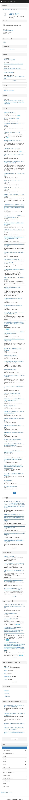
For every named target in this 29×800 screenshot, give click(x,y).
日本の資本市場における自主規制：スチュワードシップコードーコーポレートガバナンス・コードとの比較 (14, 261)
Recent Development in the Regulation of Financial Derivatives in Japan (13, 361)
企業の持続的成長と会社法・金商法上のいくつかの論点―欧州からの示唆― (14, 237)
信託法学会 (6, 693)
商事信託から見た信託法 (9, 112)
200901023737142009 (8, 30)
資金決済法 (6, 667)
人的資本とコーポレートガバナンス (12, 148)
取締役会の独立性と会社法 (10, 369)
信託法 (5, 679)
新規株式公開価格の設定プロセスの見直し (13, 140)
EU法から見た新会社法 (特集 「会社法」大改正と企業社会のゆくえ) (14, 526)
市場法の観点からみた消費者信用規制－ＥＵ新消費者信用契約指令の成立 (14, 444)
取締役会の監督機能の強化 (10, 406)
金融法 (5, 670)
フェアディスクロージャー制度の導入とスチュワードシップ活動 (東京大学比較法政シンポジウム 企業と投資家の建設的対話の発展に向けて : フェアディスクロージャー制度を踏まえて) (14, 504)
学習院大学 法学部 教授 (9, 59)
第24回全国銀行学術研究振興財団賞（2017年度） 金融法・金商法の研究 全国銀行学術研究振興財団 (14, 102)
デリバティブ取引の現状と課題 (11, 619)
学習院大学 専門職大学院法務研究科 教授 (13, 64)
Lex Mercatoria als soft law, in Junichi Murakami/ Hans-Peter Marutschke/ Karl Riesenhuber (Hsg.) (13, 466)
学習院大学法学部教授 (9, 72)
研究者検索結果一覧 (7, 9)
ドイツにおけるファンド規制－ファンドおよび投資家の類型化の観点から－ (14, 313)
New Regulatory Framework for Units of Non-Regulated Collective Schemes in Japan (13, 459)
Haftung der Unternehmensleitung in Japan (14, 269)
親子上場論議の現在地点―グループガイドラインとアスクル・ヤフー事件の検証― (14, 589)
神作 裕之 (14, 14)
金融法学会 (6, 690)
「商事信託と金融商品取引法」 (11, 613)
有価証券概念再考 (8, 480)
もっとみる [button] (14, 80)
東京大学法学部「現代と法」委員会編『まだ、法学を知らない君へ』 (13, 580)
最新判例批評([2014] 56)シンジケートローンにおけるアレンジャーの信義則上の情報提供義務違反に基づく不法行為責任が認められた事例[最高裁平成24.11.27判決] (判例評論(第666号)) (14, 517)
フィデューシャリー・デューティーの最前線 (14, 563)
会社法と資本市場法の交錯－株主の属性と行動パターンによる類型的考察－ (14, 705)
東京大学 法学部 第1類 (9, 90)
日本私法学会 (7, 696)
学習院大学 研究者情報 (9, 2)
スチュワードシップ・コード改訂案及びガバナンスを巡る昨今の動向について (14, 216)
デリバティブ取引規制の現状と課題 (12, 393)
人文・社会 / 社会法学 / (10, 49)
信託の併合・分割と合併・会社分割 (12, 132)
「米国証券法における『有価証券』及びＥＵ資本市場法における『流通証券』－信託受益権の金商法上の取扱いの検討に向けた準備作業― (14, 207)
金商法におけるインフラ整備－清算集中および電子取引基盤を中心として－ (14, 399)
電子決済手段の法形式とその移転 (11, 118)
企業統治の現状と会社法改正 (10, 355)
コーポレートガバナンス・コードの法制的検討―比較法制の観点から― (14, 332)
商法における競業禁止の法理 (10, 486)
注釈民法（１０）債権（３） (10, 556)
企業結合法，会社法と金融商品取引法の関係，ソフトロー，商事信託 (13, 728)
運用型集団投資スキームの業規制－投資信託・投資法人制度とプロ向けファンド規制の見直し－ (14, 323)
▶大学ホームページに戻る (6, 792)
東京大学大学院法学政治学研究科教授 (12, 68)
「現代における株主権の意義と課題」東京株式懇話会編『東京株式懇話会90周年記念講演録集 (14, 606)
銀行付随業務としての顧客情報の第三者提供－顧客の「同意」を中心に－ (14, 161)
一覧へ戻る (14, 739)
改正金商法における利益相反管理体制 (12, 439)
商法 (5, 42)
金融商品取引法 (7, 676)
